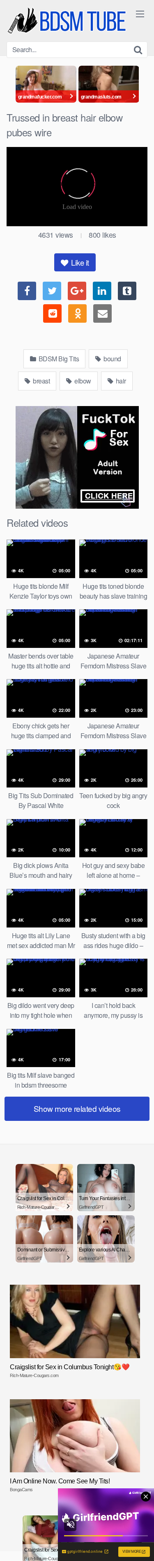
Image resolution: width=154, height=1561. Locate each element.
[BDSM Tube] (68, 21)
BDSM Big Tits (58, 358)
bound (111, 358)
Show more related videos (77, 1108)
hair (120, 381)
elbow (82, 381)
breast (41, 381)
